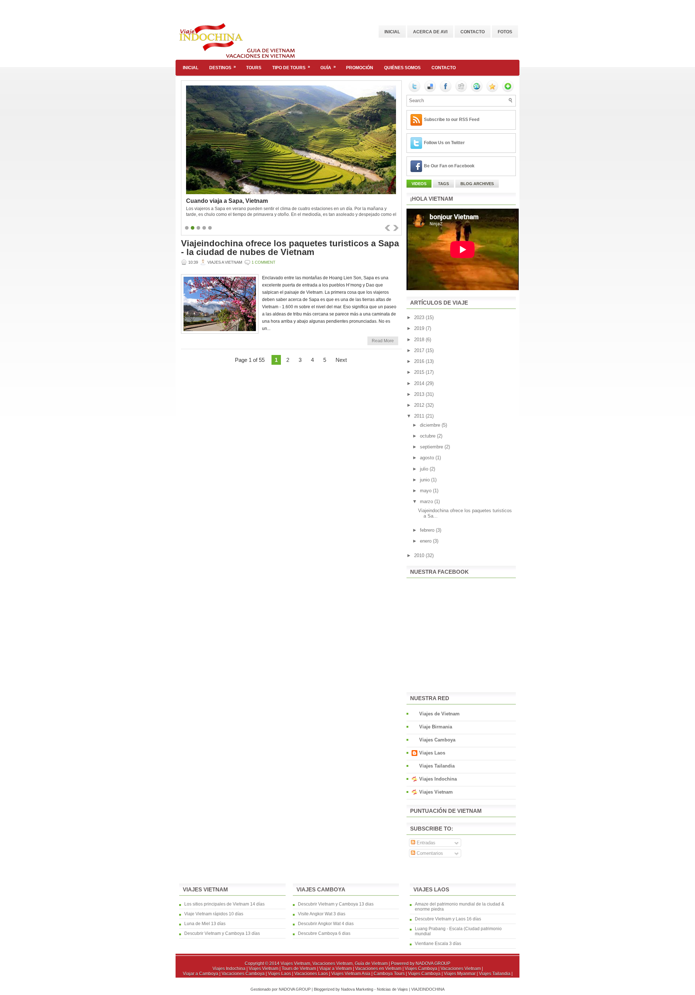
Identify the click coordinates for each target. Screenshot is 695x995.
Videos (419, 183)
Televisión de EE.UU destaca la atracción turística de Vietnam (270, 201)
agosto (427, 457)
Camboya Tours (390, 973)
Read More (383, 340)
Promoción (359, 67)
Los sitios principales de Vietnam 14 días (224, 904)
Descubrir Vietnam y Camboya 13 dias (336, 904)
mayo (426, 490)
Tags (443, 183)
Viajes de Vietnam (439, 713)
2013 (420, 394)
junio (425, 479)
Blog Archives (477, 183)
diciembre (431, 425)
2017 (420, 350)
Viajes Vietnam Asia (351, 973)
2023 (420, 317)
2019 (420, 328)
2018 (420, 339)
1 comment (263, 262)
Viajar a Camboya (201, 973)
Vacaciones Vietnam (461, 968)
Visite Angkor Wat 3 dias (321, 913)
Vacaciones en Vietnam (379, 968)
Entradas (425, 842)
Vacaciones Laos (311, 973)
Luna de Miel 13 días (205, 923)
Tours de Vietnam (299, 968)
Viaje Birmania (435, 726)
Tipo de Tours (291, 67)
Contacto (472, 31)
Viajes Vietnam (436, 792)
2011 (420, 416)
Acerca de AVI (430, 31)
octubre (428, 436)
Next (341, 360)
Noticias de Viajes (393, 989)
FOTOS (505, 31)
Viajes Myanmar (460, 973)
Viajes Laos (432, 753)
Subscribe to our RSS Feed (451, 119)
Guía (328, 67)
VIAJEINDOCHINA (428, 989)
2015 (420, 372)
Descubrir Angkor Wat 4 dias (326, 923)
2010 (420, 555)
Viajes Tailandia (437, 766)
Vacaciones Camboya (244, 973)
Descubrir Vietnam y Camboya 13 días (222, 933)
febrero (428, 530)
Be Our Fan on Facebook (449, 165)
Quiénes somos (402, 67)
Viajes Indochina (438, 779)
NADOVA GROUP (433, 963)
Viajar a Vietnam (336, 968)
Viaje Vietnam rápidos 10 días (213, 913)
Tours (253, 67)
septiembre (432, 447)
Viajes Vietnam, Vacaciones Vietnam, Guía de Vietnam (334, 963)
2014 (420, 383)
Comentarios (429, 853)
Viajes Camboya (437, 740)
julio (425, 469)
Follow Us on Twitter (444, 142)
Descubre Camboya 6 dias (324, 933)
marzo (427, 501)
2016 (420, 361)
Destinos (222, 67)
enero (426, 541)
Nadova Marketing (357, 989)
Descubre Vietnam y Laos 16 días (448, 918)
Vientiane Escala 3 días (438, 943)
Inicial (392, 31)
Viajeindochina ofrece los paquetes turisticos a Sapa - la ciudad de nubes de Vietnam (290, 247)
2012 (420, 405)
